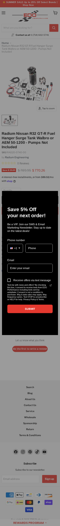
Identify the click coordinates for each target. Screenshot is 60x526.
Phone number (16, 240)
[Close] (54, 195)
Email (10, 260)
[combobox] (15, 248)
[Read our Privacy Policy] (51, 285)
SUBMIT (30, 308)
